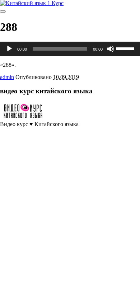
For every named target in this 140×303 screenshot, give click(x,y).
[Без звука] (110, 48)
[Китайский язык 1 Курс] (32, 3)
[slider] (126, 48)
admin (7, 77)
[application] (70, 49)
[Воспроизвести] (9, 48)
